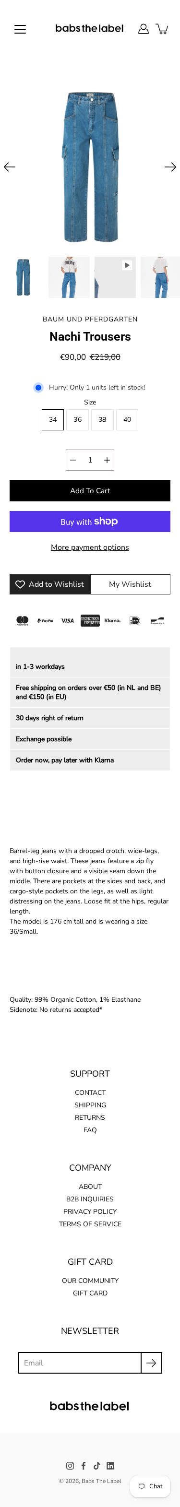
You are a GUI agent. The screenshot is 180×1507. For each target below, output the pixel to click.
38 (102, 419)
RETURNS (90, 1117)
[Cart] (162, 28)
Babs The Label (101, 1481)
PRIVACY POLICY (90, 1211)
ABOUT (90, 1186)
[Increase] (107, 460)
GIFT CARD (90, 1293)
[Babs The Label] (90, 29)
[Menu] (20, 29)
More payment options (90, 547)
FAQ (90, 1130)
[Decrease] (73, 460)
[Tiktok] (97, 1466)
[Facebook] (83, 1466)
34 (53, 419)
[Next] (170, 167)
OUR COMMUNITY (90, 1280)
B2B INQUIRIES (90, 1199)
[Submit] (151, 1363)
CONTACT (90, 1092)
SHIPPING (90, 1105)
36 (77, 419)
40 (127, 419)
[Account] (143, 28)
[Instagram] (70, 1466)
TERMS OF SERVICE (90, 1224)
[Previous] (9, 167)
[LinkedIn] (110, 1466)
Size (90, 402)
